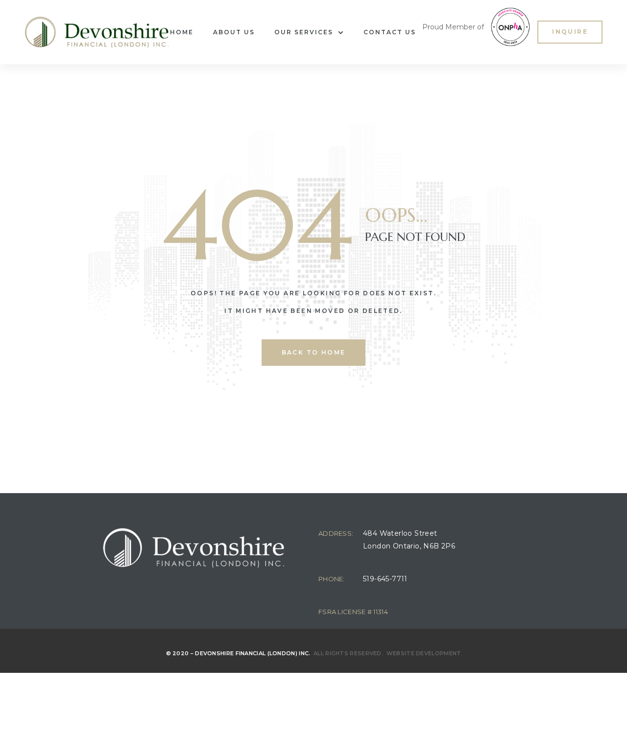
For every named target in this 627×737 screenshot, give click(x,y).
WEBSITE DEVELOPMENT (423, 653)
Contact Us (389, 32)
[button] (570, 32)
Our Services (303, 32)
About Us (234, 32)
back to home (314, 352)
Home (181, 32)
